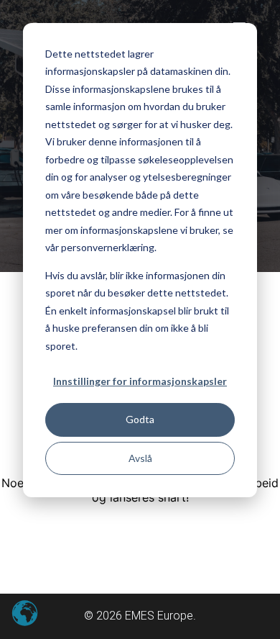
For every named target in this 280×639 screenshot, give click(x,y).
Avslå (140, 458)
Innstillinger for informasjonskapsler (140, 381)
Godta (140, 419)
